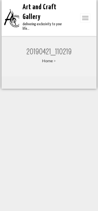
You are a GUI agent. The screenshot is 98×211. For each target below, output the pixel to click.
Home (47, 60)
